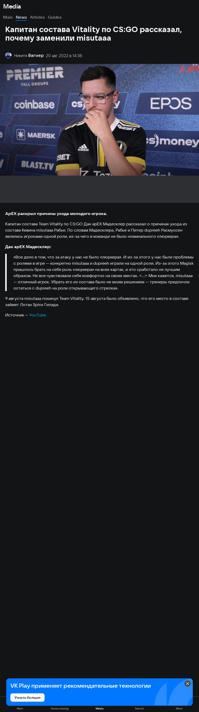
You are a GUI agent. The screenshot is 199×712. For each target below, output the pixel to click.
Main (8, 17)
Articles (37, 17)
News (21, 17)
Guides (55, 17)
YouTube (37, 314)
